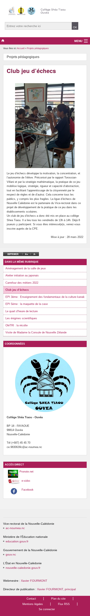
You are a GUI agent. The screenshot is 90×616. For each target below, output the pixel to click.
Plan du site (58, 598)
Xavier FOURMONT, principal (56, 589)
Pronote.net (26, 471)
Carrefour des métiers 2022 (21, 282)
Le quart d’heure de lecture (21, 311)
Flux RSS (64, 604)
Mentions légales (32, 604)
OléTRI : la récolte (16, 325)
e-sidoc (26, 480)
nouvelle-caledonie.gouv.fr (23, 567)
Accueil (20, 48)
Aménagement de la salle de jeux (25, 268)
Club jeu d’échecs (17, 289)
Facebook (27, 489)
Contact (31, 598)
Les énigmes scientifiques (21, 318)
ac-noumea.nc (15, 528)
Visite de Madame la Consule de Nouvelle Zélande (36, 332)
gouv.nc (11, 554)
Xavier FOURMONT (34, 580)
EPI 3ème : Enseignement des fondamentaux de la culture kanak (45, 296)
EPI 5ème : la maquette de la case (26, 304)
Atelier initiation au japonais (22, 275)
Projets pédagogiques (38, 48)
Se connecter (47, 609)
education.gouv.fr (17, 541)
